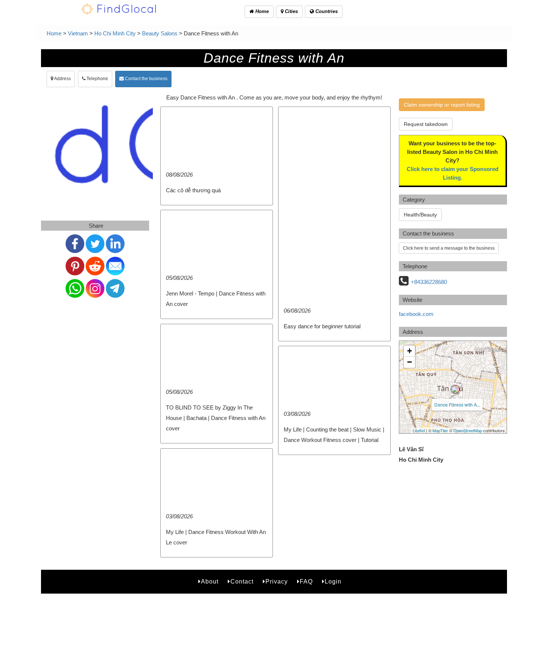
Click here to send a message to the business (449, 248)
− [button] (409, 362)
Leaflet (419, 430)
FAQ (306, 581)
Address (62, 78)
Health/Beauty (420, 215)
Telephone (96, 78)
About (209, 581)
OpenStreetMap (467, 430)
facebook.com (416, 314)
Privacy (276, 581)
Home (261, 11)
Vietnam (78, 33)
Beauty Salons (159, 33)
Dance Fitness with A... (457, 404)
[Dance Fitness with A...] (455, 389)
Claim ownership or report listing (442, 105)
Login (333, 581)
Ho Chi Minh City (115, 33)
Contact (241, 581)
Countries (326, 11)
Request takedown (426, 124)
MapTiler (440, 430)
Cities (290, 11)
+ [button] (409, 350)
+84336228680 (429, 282)
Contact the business (145, 78)
